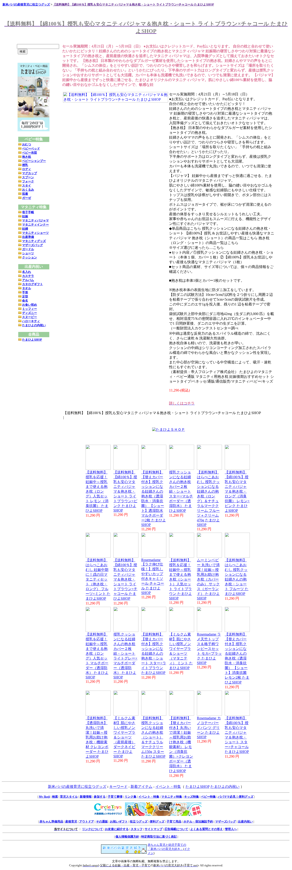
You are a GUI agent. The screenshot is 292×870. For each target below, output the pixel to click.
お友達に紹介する (117, 829)
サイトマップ (153, 829)
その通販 (102, 821)
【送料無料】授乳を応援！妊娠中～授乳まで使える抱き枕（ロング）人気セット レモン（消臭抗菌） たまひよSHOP (97, 491)
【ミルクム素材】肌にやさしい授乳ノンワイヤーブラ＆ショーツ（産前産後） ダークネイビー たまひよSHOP (124, 737)
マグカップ (29, 173)
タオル (26, 288)
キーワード (118, 787)
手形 (25, 292)
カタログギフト (32, 284)
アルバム (28, 280)
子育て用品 (174, 821)
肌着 (25, 193)
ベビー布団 (29, 152)
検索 (55, 796)
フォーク (28, 181)
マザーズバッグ (32, 245)
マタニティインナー (35, 224)
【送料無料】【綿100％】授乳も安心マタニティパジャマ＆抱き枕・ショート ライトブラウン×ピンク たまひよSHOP (125, 491)
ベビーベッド (31, 148)
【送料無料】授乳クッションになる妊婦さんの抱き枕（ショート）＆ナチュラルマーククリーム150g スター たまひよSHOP (153, 737)
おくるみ (28, 189)
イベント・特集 (168, 787)
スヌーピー (29, 317)
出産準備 (28, 237)
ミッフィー (29, 308)
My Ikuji (44, 796)
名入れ (26, 271)
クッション (29, 257)
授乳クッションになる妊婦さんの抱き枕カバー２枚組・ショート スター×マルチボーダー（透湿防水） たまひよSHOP (181, 491)
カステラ (28, 276)
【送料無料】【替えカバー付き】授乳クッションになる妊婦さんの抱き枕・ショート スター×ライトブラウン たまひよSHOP (153, 653)
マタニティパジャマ (35, 220)
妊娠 (25, 216)
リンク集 (130, 796)
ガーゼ (26, 198)
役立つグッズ (139, 821)
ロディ (26, 169)
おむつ (26, 144)
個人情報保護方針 (127, 836)
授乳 (25, 165)
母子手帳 (28, 212)
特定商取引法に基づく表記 (159, 836)
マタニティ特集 (171, 796)
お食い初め (29, 304)
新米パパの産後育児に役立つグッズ (26, 4)
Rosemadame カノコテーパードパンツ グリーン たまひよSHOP (209, 727)
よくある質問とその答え (206, 829)
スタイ (26, 185)
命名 (25, 300)
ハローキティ (31, 321)
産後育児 (71, 821)
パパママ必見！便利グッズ (235, 796)
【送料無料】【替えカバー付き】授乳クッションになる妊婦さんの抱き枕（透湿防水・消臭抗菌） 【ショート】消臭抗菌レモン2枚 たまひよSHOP (237, 658)
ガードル (28, 249)
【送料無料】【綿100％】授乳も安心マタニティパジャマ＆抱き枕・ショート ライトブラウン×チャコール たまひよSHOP (133, 4)
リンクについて (92, 829)
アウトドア (86, 821)
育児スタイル (69, 796)
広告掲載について (176, 829)
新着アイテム (141, 787)
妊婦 (25, 228)
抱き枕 (26, 156)
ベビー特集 (208, 796)
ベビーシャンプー (34, 161)
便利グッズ (157, 821)
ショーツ (28, 253)
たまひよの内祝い (34, 325)
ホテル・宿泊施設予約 (198, 821)
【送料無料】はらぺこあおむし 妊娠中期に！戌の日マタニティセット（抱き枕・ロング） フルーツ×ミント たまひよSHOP (98, 579)
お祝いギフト (119, 821)
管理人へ (231, 829)
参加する (100, 796)
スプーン (28, 177)
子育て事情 (115, 796)
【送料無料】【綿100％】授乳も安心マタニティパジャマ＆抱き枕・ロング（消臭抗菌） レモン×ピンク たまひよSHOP (237, 491)
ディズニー (29, 313)
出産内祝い (245, 821)
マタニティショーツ (35, 232)
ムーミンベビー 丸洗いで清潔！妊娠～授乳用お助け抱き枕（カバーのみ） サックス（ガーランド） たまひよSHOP (208, 579)
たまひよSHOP (32, 339)
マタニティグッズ (34, 241)
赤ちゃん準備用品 (51, 821)
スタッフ (137, 829)
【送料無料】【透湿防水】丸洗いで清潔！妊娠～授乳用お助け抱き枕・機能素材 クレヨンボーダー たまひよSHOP (97, 737)
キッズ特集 (191, 796)
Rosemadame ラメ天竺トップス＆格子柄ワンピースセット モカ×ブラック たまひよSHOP (209, 648)
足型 (25, 296)
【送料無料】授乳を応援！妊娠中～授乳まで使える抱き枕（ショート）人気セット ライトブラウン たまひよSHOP (180, 579)
